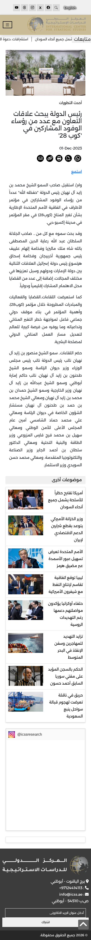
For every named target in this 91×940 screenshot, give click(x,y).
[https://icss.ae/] (45, 865)
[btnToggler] (7, 24)
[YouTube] (16, 7)
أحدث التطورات (70, 103)
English (70, 8)
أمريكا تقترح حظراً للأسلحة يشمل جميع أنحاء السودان (65, 500)
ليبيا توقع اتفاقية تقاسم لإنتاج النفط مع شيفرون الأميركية (66, 584)
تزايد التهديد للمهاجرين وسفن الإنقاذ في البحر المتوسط (68, 647)
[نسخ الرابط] (49, 158)
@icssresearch (29, 734)
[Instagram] (32, 7)
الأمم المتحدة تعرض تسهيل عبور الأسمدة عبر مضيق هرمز (65, 559)
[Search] (56, 7)
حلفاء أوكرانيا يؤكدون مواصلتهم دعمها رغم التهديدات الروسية (65, 614)
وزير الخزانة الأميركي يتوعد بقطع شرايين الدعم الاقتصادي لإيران (67, 529)
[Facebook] (48, 7)
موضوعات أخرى (67, 479)
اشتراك (46, 922)
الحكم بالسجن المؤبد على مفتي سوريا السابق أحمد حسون (65, 676)
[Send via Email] (40, 158)
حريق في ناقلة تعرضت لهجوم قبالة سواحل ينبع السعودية (66, 705)
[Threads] (24, 7)
